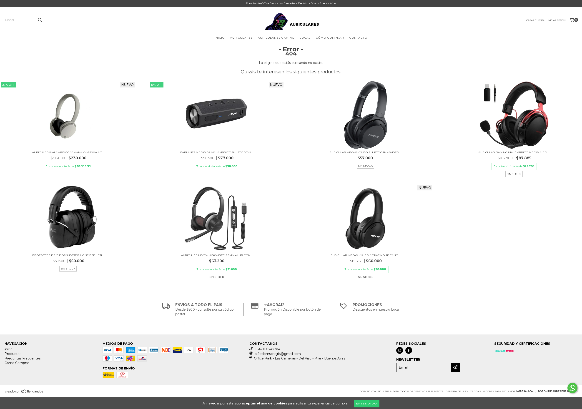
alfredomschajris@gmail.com (278, 354)
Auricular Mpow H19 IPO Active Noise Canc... (365, 255)
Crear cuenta (535, 20)
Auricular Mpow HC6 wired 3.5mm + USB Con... (216, 255)
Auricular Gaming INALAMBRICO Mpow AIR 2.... (513, 152)
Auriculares (241, 37)
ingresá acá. (525, 391)
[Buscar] (39, 20)
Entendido (366, 403)
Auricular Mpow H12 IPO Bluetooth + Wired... (365, 152)
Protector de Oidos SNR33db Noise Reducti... (68, 255)
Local (305, 37)
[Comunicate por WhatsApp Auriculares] (572, 388)
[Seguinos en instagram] (399, 350)
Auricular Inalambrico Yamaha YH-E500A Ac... (68, 152)
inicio (9, 349)
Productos (13, 354)
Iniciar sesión (557, 20)
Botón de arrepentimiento (557, 391)
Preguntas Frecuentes (22, 358)
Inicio (220, 37)
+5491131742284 (267, 349)
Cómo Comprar (330, 37)
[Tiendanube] (24, 393)
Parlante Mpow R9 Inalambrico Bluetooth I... (216, 152)
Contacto (358, 37)
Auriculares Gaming (276, 37)
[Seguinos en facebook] (408, 350)
